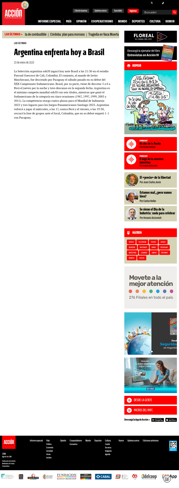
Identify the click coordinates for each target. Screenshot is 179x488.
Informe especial (49, 21)
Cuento (107, 444)
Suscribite (118, 11)
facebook (146, 2)
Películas (164, 247)
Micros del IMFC (143, 410)
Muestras (132, 253)
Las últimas (20, 43)
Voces (48, 454)
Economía (49, 448)
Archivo (48, 458)
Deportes (138, 21)
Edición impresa (81, 11)
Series (163, 242)
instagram (157, 2)
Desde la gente (143, 400)
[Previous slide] (128, 333)
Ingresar (133, 11)
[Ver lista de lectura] (167, 479)
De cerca (108, 448)
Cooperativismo (102, 21)
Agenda (107, 454)
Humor (170, 21)
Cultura (155, 21)
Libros (154, 253)
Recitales (143, 247)
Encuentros (73, 444)
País (68, 21)
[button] (149, 351)
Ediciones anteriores (151, 441)
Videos (131, 242)
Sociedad (49, 451)
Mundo (122, 21)
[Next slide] (173, 333)
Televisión (142, 242)
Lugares (144, 253)
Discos (141, 258)
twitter (151, 2)
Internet (164, 253)
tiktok (163, 2)
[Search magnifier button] (174, 12)
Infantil (132, 258)
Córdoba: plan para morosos (58, 34)
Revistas (132, 247)
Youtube (168, 2)
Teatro (153, 242)
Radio (154, 247)
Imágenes (108, 451)
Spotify (174, 2)
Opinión (81, 21)
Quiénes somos (101, 11)
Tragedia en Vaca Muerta (94, 34)
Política (48, 444)
